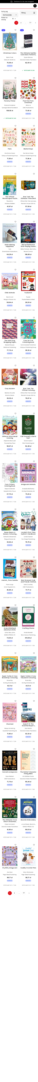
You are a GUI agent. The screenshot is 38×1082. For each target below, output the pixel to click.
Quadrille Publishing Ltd (10, 731)
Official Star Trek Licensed (28, 201)
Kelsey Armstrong (9, 728)
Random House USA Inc (28, 203)
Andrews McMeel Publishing (10, 204)
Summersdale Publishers (28, 345)
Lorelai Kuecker (28, 536)
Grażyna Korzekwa (9, 105)
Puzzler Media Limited (28, 299)
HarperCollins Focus (10, 491)
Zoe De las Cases (10, 153)
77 (30, 23)
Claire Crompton (10, 824)
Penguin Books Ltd (9, 539)
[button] (9, 15)
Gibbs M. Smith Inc (9, 60)
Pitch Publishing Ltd (28, 443)
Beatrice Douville (10, 393)
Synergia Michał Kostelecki (10, 107)
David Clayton (28, 441)
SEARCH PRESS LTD (9, 635)
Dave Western (10, 776)
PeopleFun (10, 201)
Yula (9, 249)
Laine (6, 632)
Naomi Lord (9, 297)
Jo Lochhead (25, 824)
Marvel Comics (28, 251)
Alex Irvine (33, 249)
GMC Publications (28, 107)
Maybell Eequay (10, 345)
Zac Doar (9, 872)
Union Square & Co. (9, 587)
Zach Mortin (28, 728)
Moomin (32, 824)
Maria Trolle (9, 57)
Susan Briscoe (28, 57)
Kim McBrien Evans (28, 776)
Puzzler (28, 297)
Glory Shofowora (28, 872)
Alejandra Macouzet (10, 441)
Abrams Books (9, 395)
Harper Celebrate (10, 489)
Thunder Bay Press (9, 443)
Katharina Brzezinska (10, 536)
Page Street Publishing (9, 874)
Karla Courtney (28, 584)
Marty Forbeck (25, 249)
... (25, 23)
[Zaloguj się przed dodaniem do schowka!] (15, 30)
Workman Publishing (10, 347)
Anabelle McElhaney (28, 489)
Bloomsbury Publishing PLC (28, 635)
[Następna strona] (35, 23)
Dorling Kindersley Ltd (28, 491)
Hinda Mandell (28, 632)
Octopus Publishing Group (10, 155)
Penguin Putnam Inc (10, 299)
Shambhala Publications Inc (9, 252)
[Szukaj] (35, 5)
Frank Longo (9, 584)
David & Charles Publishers (28, 60)
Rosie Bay (10, 680)
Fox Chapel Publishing (28, 539)
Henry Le (28, 105)
